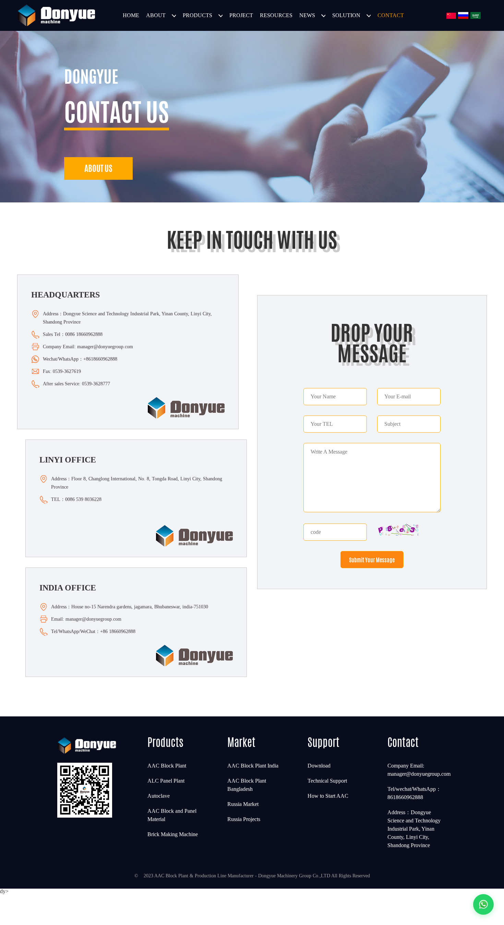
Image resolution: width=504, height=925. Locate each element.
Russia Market (243, 804)
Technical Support (327, 781)
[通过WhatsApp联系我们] (483, 904)
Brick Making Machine (172, 834)
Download (319, 766)
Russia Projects (243, 819)
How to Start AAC (328, 796)
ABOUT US (98, 168)
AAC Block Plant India (252, 766)
